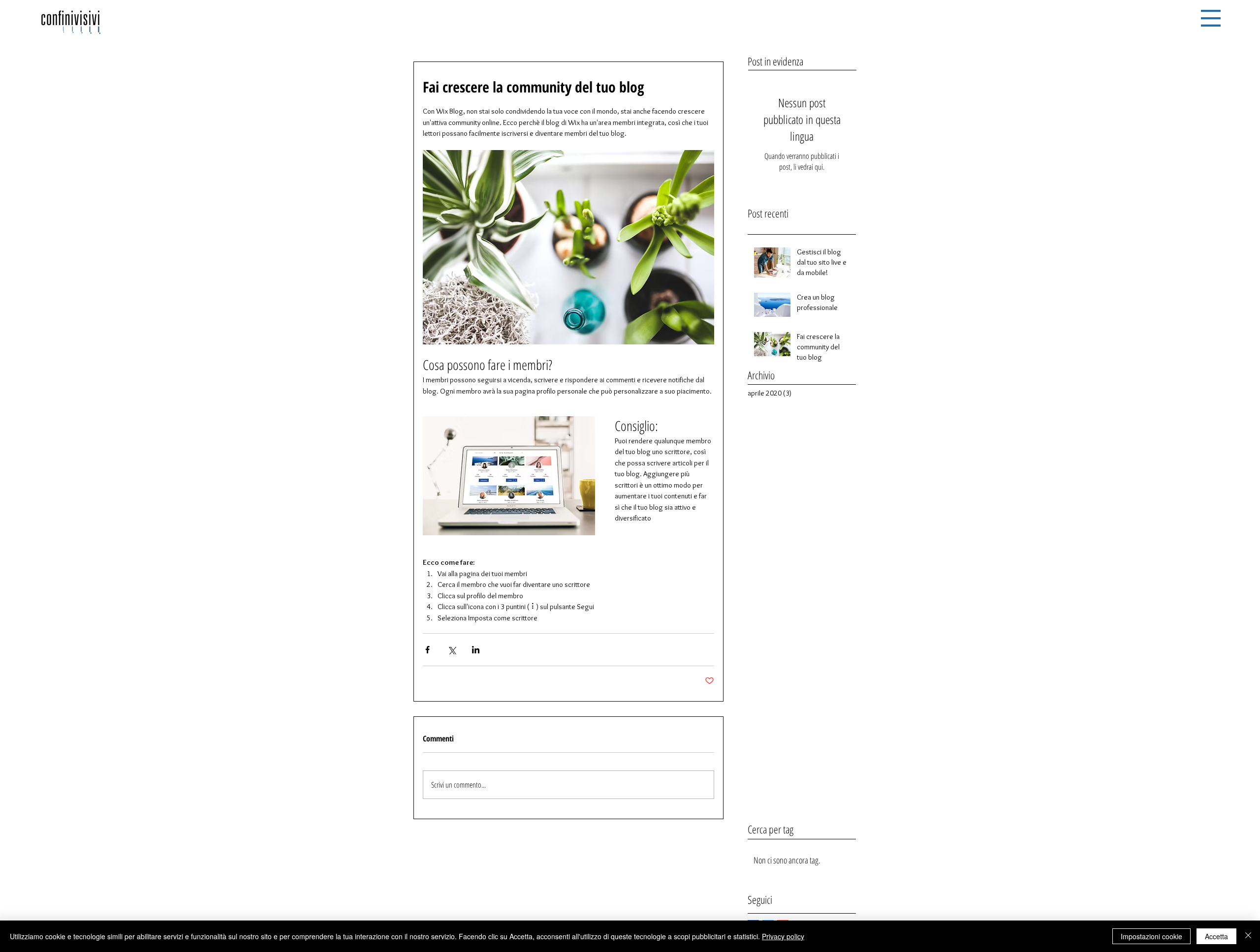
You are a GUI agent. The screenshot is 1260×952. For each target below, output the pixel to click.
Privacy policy (783, 936)
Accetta (1216, 936)
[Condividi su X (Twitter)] (451, 649)
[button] (1211, 18)
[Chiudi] (1248, 936)
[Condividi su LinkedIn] (475, 649)
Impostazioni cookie (1151, 936)
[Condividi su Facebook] (427, 649)
